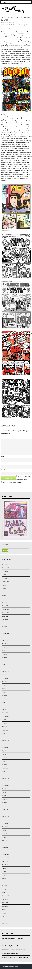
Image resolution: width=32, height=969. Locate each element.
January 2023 (5, 630)
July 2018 (4, 792)
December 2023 (5, 609)
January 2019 (5, 771)
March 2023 (4, 626)
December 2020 (5, 706)
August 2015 (5, 909)
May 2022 (4, 650)
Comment (3, 437)
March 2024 (4, 602)
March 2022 (4, 657)
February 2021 (5, 699)
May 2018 (4, 795)
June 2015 (4, 916)
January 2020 (5, 733)
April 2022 (4, 654)
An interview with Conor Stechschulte (13, 950)
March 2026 (4, 564)
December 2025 (5, 567)
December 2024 (5, 581)
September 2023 (5, 619)
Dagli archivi (10, 22)
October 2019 (5, 744)
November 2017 (5, 816)
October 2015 (5, 902)
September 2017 (5, 823)
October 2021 (5, 675)
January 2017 (5, 851)
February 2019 (5, 768)
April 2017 (4, 840)
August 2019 (5, 750)
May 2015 (4, 920)
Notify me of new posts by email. (12, 482)
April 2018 (4, 799)
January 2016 (5, 892)
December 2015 (5, 895)
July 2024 (4, 588)
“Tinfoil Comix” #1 (7, 942)
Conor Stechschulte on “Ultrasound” (13, 938)
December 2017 (5, 813)
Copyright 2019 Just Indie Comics (10, 966)
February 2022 (5, 661)
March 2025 (4, 578)
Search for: (5, 544)
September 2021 (5, 678)
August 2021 (5, 681)
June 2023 (4, 623)
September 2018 (5, 785)
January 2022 (5, 664)
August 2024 (5, 585)
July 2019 (4, 754)
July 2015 (4, 913)
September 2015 (5, 906)
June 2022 (4, 647)
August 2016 (5, 868)
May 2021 (4, 688)
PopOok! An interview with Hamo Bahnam (15, 957)
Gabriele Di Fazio (13, 28)
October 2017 (5, 820)
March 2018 (4, 802)
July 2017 (4, 830)
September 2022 (5, 643)
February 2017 (5, 847)
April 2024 (4, 599)
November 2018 (5, 778)
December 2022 (5, 633)
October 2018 (5, 782)
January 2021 (5, 702)
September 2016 (5, 864)
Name (3, 456)
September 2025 (5, 571)
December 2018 (5, 775)
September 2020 (5, 716)
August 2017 (5, 826)
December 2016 (5, 854)
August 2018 (5, 788)
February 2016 (5, 889)
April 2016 (4, 882)
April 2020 (4, 726)
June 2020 (4, 723)
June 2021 (4, 685)
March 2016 (4, 885)
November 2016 (5, 858)
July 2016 (4, 871)
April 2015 (4, 923)
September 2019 (5, 747)
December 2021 (5, 668)
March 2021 (4, 695)
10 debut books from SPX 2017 (12, 953)
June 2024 (4, 592)
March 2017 (4, 844)
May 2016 (4, 878)
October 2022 (5, 640)
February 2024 (5, 605)
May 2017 (4, 837)
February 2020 (5, 730)
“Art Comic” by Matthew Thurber (12, 946)
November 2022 (5, 637)
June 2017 (4, 833)
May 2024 (4, 595)
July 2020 (4, 719)
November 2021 (5, 671)
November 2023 (5, 612)
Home (2, 22)
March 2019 (4, 764)
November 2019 (5, 740)
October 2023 (5, 616)
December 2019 (5, 737)
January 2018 (5, 809)
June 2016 (4, 875)
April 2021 (4, 692)
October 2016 (5, 861)
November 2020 (5, 709)
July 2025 (4, 574)
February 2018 (5, 806)
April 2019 (4, 761)
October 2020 (5, 712)
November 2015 (5, 899)
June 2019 (4, 757)
